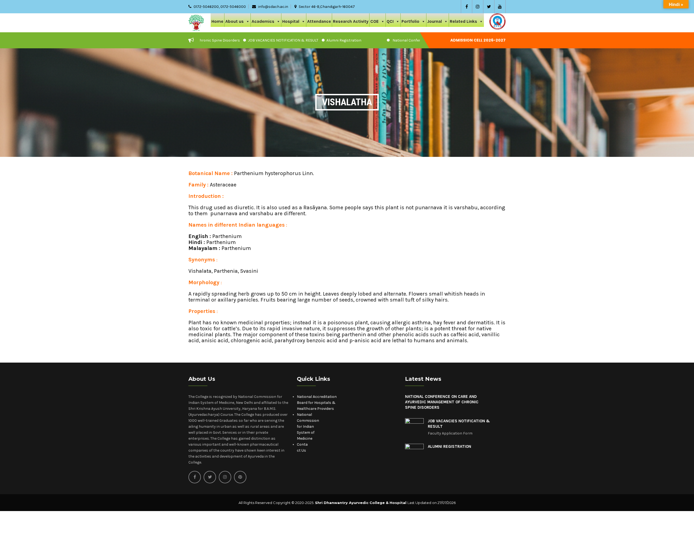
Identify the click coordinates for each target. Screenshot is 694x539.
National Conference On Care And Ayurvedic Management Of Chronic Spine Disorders (441, 402)
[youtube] (500, 6)
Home (217, 21)
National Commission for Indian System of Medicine (308, 426)
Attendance (319, 21)
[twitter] (488, 6)
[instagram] (477, 6)
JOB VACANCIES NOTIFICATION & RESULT (258, 40)
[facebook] (466, 6)
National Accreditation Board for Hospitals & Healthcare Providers (317, 402)
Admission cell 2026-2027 (478, 40)
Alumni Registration (318, 40)
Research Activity (350, 21)
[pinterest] (240, 477)
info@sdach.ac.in (273, 6)
